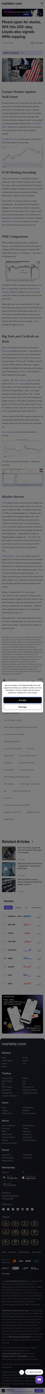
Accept (22, 700)
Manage (22, 707)
